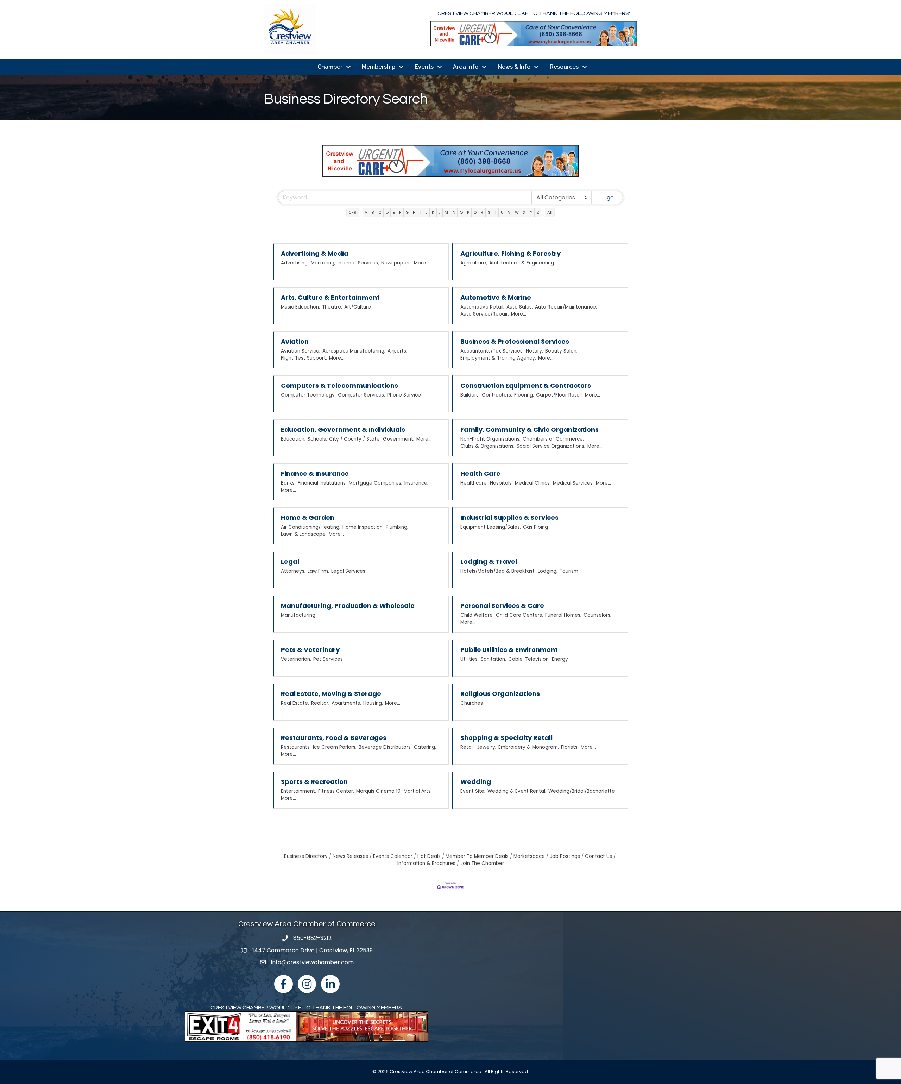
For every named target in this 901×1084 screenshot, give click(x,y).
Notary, (534, 351)
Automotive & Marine (495, 297)
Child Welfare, (477, 615)
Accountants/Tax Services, (492, 351)
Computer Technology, (308, 395)
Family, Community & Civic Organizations (529, 429)
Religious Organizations (500, 693)
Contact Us (598, 856)
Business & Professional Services (514, 341)
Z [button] (538, 212)
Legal (290, 561)
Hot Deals (429, 856)
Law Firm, (318, 571)
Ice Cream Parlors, (335, 747)
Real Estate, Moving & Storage (331, 693)
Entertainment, (298, 791)
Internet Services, (358, 263)
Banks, (288, 483)
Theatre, (332, 307)
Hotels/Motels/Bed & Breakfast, (498, 571)
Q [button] (475, 212)
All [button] (549, 212)
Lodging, (547, 571)
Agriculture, (473, 263)
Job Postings (565, 856)
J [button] (427, 212)
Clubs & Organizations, (487, 446)
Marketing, (323, 263)
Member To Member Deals (477, 856)
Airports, (397, 351)
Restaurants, (296, 747)
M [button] (446, 212)
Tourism (569, 571)
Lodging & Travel (488, 561)
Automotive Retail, (482, 307)
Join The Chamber (482, 863)
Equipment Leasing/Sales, (490, 527)
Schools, (317, 439)
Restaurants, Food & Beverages (333, 737)
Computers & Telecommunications (339, 385)
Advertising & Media (314, 253)
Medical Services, (573, 483)
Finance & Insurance (315, 473)
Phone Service (404, 395)
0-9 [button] (353, 212)
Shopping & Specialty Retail (506, 737)
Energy (560, 659)
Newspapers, (396, 263)
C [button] (380, 212)
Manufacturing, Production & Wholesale (348, 605)
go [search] (610, 197)
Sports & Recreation (314, 781)
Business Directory (306, 856)
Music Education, (300, 307)
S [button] (489, 212)
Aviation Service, (300, 351)
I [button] (420, 212)
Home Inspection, (363, 527)
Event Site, (472, 791)
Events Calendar (392, 856)
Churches (471, 703)
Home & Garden (307, 517)
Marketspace (529, 856)
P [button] (468, 212)
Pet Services (328, 659)
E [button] (394, 212)
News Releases (350, 856)
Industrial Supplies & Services (509, 517)
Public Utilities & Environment (509, 649)
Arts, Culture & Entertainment (330, 297)
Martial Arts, (418, 791)
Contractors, (497, 395)
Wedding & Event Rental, (516, 791)
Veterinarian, (296, 659)
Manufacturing (298, 615)
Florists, (570, 747)
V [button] (509, 212)
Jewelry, (486, 747)
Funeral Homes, (563, 615)
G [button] (407, 212)
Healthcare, (474, 483)
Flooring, (524, 395)
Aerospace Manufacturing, (353, 351)
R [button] (482, 212)
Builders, (470, 395)
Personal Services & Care (502, 605)
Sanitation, (493, 659)
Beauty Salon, (561, 351)
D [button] (387, 212)
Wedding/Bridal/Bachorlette (581, 791)
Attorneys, (293, 571)
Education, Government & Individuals (343, 429)
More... (421, 263)
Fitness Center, (336, 791)
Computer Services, (361, 395)
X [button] (524, 212)
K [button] (433, 212)
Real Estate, (295, 703)
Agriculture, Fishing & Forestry (510, 253)
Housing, (373, 703)
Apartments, (346, 703)
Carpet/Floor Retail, (559, 395)
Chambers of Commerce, (553, 439)
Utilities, (469, 659)
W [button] (517, 212)
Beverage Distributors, (385, 747)
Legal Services (348, 571)
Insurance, (416, 483)
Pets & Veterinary (310, 649)
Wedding (475, 781)
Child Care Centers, (519, 615)
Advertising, (295, 263)
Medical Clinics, (533, 483)
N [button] (454, 212)
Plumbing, (397, 527)
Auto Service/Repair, (484, 314)
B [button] (373, 212)
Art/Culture (357, 307)
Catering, (425, 747)
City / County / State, (355, 439)
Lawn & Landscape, (304, 534)
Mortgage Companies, (375, 483)
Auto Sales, (519, 307)
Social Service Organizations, (551, 446)
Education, (293, 439)
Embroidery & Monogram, (528, 747)
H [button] (414, 212)
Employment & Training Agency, (498, 358)
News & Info (514, 66)
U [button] (502, 212)
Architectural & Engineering (521, 263)
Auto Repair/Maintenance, (566, 307)
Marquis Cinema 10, (379, 791)
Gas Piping (535, 527)
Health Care (480, 473)
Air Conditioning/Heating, (310, 527)
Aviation (295, 341)
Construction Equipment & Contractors (525, 385)
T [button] (495, 212)
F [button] (400, 212)
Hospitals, (501, 483)
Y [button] (531, 212)
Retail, (467, 747)
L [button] (439, 212)
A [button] (366, 212)
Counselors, (597, 615)
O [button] (461, 212)
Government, (398, 439)
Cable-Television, (529, 659)
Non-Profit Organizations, (490, 439)
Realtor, (320, 703)
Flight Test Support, (304, 358)
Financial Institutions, (322, 483)
